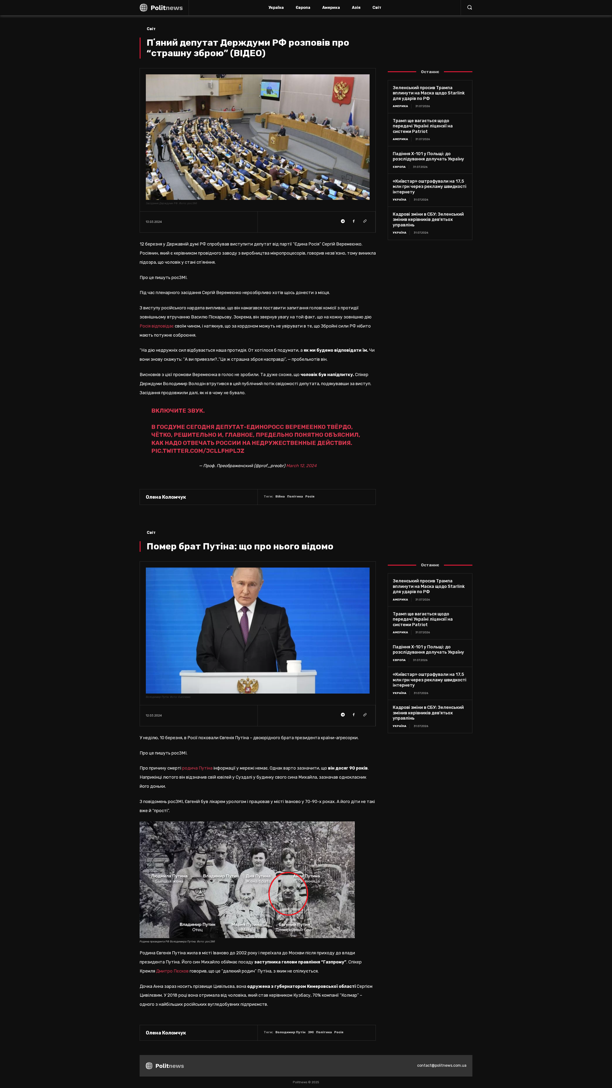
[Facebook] (353, 221)
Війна (280, 496)
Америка (400, 106)
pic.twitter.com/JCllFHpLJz (197, 451)
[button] (469, 7)
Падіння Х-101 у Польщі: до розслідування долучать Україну (428, 156)
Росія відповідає (157, 326)
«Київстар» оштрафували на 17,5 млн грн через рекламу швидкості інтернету (429, 187)
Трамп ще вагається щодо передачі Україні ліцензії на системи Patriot (423, 126)
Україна (399, 199)
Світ (151, 29)
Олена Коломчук (166, 497)
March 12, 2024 (301, 465)
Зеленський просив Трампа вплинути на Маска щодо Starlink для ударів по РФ (429, 93)
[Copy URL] (364, 221)
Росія (309, 496)
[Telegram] (342, 221)
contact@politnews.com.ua (441, 1065)
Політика (295, 496)
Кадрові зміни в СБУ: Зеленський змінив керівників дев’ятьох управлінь (428, 220)
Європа (399, 167)
